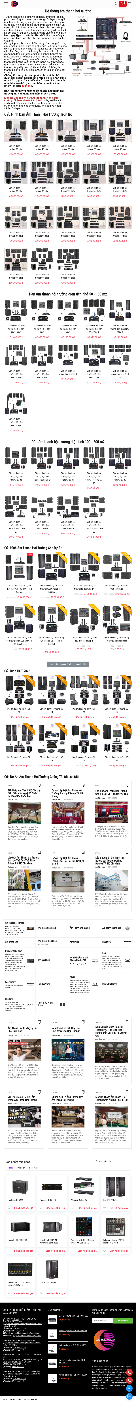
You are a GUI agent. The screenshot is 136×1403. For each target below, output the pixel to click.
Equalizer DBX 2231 (48, 1200)
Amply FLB (74, 942)
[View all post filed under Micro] (95, 985)
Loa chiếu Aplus (112, 960)
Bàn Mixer (106, 942)
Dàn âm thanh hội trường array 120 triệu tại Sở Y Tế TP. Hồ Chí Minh (51, 640)
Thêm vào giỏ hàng (16, 157)
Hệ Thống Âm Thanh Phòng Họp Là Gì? (79, 959)
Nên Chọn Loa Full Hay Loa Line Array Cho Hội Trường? (66, 1030)
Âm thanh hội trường (14, 923)
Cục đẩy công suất (13, 951)
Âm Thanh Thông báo (47, 941)
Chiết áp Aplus (15, 1005)
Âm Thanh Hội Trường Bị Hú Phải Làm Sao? (22, 1030)
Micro (72, 977)
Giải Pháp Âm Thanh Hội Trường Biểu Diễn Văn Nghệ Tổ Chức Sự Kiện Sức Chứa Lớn (24, 793)
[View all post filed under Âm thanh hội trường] (30, 928)
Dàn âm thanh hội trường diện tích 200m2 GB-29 (68, 525)
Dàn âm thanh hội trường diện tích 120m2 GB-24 (68, 476)
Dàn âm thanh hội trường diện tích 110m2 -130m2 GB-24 (42, 476)
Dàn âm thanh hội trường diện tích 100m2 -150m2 (16, 422)
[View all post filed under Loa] (127, 961)
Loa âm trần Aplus (11, 986)
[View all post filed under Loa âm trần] (30, 985)
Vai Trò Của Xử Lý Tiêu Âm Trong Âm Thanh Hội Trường (22, 1098)
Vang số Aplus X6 (79, 1200)
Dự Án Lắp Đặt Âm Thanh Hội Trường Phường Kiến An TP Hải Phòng (68, 793)
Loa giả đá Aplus (108, 956)
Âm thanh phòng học (111, 928)
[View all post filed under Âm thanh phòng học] (127, 928)
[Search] (116, 3)
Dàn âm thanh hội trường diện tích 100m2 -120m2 (94, 374)
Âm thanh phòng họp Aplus (79, 964)
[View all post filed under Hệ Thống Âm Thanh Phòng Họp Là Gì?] (95, 961)
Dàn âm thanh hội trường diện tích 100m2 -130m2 (16, 374)
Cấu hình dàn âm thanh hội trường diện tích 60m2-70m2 (94, 328)
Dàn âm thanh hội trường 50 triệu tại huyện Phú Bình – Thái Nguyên (19, 588)
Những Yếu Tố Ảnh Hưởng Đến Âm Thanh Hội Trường (67, 1098)
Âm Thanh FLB (43, 944)
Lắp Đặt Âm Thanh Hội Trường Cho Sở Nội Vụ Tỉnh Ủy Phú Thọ (111, 792)
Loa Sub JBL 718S (15, 1200)
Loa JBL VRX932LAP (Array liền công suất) (48, 1241)
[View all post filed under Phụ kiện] (30, 1005)
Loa (104, 953)
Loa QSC (110, 966)
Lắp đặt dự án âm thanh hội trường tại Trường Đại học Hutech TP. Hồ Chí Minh (109, 860)
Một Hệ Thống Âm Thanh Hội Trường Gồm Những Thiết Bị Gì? (111, 1098)
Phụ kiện (9, 999)
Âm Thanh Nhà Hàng (47, 928)
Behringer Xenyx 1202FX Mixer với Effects (113, 1241)
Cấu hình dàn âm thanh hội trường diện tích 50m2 (42, 328)
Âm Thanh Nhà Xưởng (80, 928)
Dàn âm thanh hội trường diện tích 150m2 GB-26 (120, 476)
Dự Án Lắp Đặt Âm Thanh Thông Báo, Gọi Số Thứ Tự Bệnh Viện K (68, 861)
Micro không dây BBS (82, 992)
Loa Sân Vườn (44, 984)
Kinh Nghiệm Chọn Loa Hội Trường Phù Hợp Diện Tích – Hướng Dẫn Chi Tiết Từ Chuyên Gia (111, 1031)
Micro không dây (75, 981)
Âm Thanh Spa (11, 942)
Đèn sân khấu (44, 960)
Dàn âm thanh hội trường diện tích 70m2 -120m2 (120, 374)
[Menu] (6, 3)
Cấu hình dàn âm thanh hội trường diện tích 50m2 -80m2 (16, 328)
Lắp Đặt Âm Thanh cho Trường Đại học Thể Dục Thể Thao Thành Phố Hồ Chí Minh (23, 860)
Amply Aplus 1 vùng (12, 955)
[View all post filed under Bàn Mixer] (127, 942)
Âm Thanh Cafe (15, 930)
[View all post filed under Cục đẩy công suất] (30, 961)
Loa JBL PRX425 (110, 1200)
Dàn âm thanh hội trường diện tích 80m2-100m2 (120, 328)
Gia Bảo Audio (13, 800)
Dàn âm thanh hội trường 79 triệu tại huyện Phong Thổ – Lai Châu (51, 588)
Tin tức (11, 1022)
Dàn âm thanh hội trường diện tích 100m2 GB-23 (16, 476)
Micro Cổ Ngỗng (109, 984)
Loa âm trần (10, 982)
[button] (68, 664)
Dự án (10, 786)
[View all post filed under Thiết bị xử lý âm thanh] (62, 1005)
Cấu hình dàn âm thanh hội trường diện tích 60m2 (68, 328)
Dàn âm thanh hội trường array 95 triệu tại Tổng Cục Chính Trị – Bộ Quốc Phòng (19, 640)
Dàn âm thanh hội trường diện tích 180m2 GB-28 (42, 525)
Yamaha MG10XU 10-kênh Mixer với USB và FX (82, 1241)
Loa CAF (116, 966)
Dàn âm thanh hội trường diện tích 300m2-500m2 (14, 932)
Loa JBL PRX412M (47, 1282)
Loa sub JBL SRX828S (17, 1240)
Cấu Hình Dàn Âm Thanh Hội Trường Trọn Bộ (38, 114)
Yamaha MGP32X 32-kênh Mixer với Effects (19, 1284)
